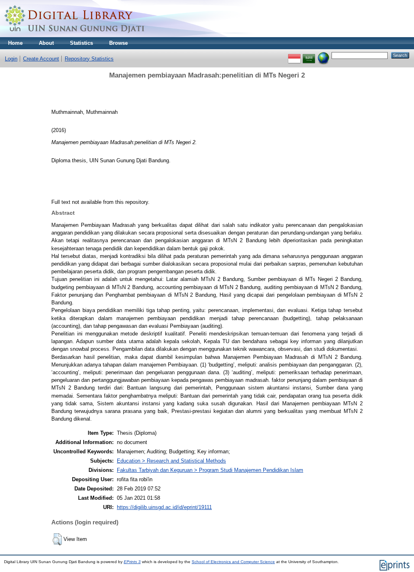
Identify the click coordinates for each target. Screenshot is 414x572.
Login (11, 59)
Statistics (81, 43)
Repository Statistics (89, 59)
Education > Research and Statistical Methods (171, 461)
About (46, 43)
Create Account (41, 59)
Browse (118, 43)
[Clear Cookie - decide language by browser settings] (323, 55)
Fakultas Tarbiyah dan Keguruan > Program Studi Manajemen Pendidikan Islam (210, 470)
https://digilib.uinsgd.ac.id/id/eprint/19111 (164, 507)
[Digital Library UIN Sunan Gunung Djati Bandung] (75, 35)
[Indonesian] (294, 55)
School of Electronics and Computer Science (233, 561)
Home (15, 43)
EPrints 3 (132, 561)
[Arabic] (308, 55)
